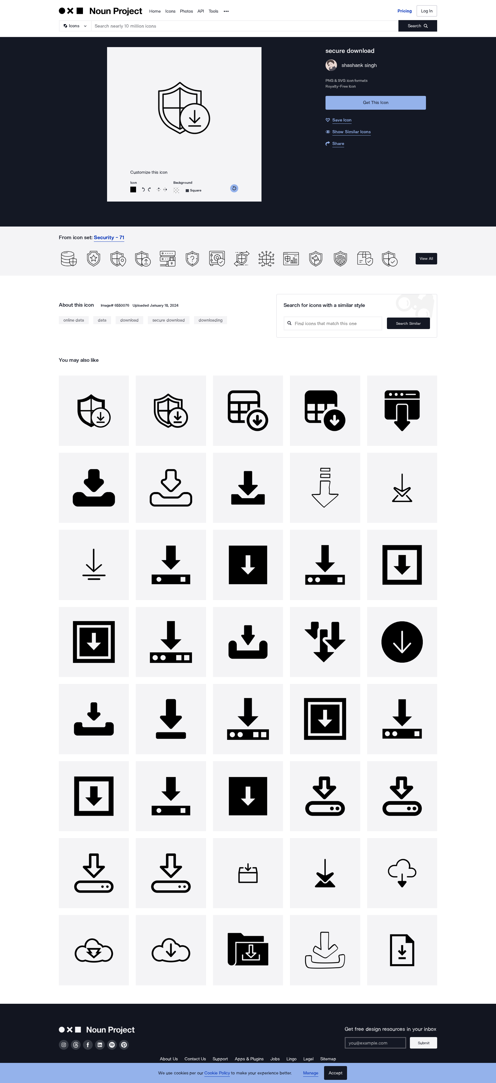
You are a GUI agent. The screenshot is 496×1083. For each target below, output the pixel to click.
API (200, 11)
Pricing (405, 10)
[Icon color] (133, 189)
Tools (213, 11)
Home (155, 11)
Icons (170, 11)
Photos (186, 11)
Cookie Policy (217, 1073)
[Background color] (176, 190)
